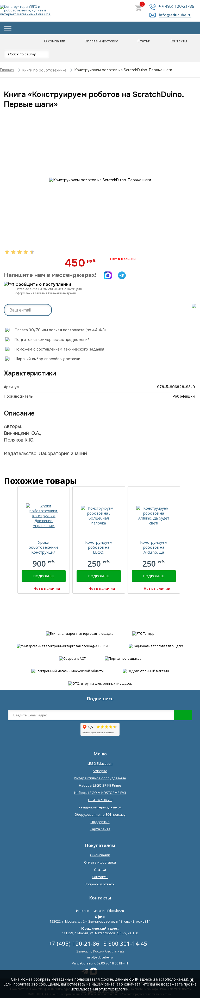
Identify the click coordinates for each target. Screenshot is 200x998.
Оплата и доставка (101, 40)
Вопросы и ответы (100, 884)
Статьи (144, 40)
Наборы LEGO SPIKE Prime (100, 785)
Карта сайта (100, 829)
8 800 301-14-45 (125, 943)
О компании (54, 40)
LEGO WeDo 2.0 (100, 800)
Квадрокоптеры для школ (100, 807)
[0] (138, 8)
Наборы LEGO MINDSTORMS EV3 (100, 792)
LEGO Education (100, 763)
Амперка (100, 770)
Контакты (178, 40)
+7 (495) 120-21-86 (74, 943)
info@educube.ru (100, 957)
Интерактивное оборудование (100, 778)
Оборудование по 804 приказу (100, 814)
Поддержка (100, 821)
